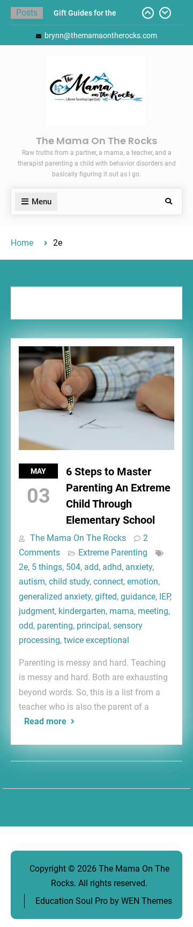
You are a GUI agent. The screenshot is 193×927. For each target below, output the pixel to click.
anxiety (138, 567)
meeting (153, 611)
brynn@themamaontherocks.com (100, 35)
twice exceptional (96, 640)
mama (121, 611)
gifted (106, 596)
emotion (142, 581)
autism (32, 581)
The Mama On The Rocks (96, 140)
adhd (112, 567)
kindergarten (82, 611)
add (91, 567)
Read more (45, 721)
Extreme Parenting (112, 552)
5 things (47, 567)
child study (69, 581)
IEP (164, 596)
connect (108, 581)
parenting (55, 626)
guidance (138, 596)
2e (23, 567)
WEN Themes (146, 901)
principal (93, 626)
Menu (41, 201)
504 (73, 567)
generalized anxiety (55, 596)
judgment (37, 611)
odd (26, 626)
